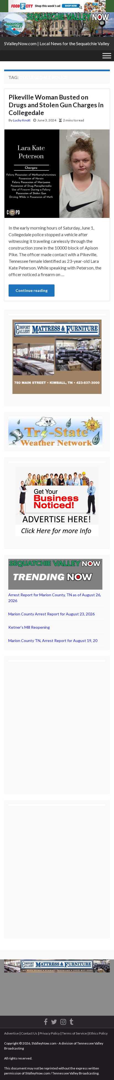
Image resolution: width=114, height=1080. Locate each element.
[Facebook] (46, 1021)
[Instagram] (63, 1021)
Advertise (11, 1033)
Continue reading (31, 290)
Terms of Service (74, 1033)
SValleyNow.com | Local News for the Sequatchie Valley (56, 43)
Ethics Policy (98, 1033)
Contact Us (29, 1033)
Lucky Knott (21, 120)
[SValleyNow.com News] (71, 1021)
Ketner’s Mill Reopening (29, 627)
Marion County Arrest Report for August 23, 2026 (51, 614)
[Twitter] (54, 1021)
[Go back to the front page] (57, 24)
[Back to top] (101, 1067)
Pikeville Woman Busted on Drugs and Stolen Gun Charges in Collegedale (56, 104)
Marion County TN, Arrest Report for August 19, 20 (52, 640)
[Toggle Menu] (106, 55)
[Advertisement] (57, 723)
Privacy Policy (50, 1033)
